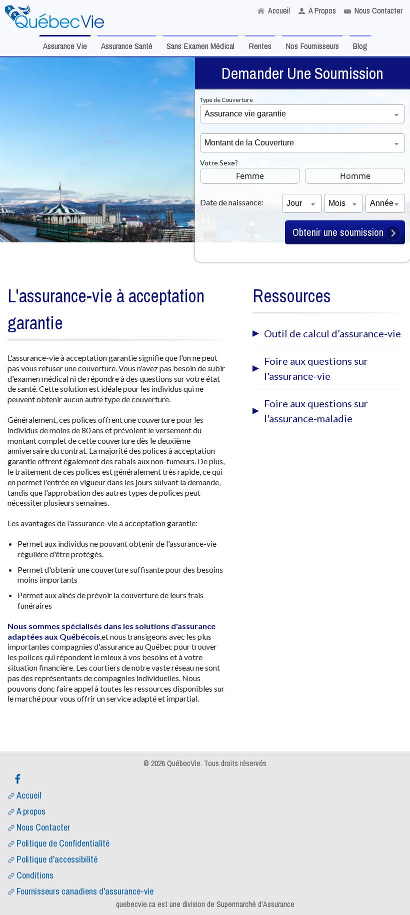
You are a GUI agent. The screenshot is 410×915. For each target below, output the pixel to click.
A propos (31, 811)
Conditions (35, 875)
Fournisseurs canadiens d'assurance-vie (85, 891)
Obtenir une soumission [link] (338, 232)
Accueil (279, 10)
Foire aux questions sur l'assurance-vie (316, 368)
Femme (250, 175)
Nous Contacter (378, 10)
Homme (355, 175)
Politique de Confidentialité (63, 843)
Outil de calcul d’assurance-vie (332, 333)
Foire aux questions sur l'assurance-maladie (316, 410)
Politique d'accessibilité (57, 859)
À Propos (322, 10)
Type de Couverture (226, 99)
